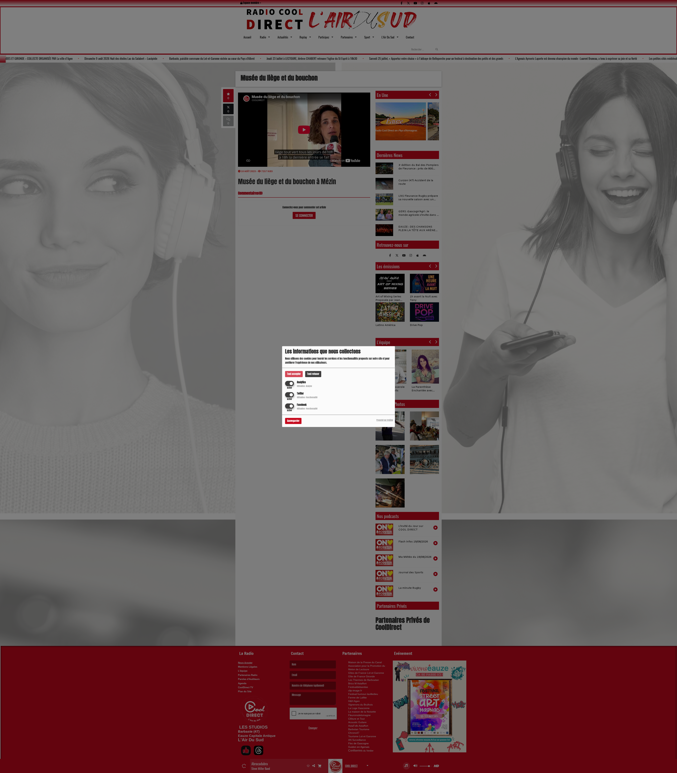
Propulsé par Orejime (384, 420)
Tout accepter (294, 374)
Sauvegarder (293, 421)
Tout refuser (313, 374)
